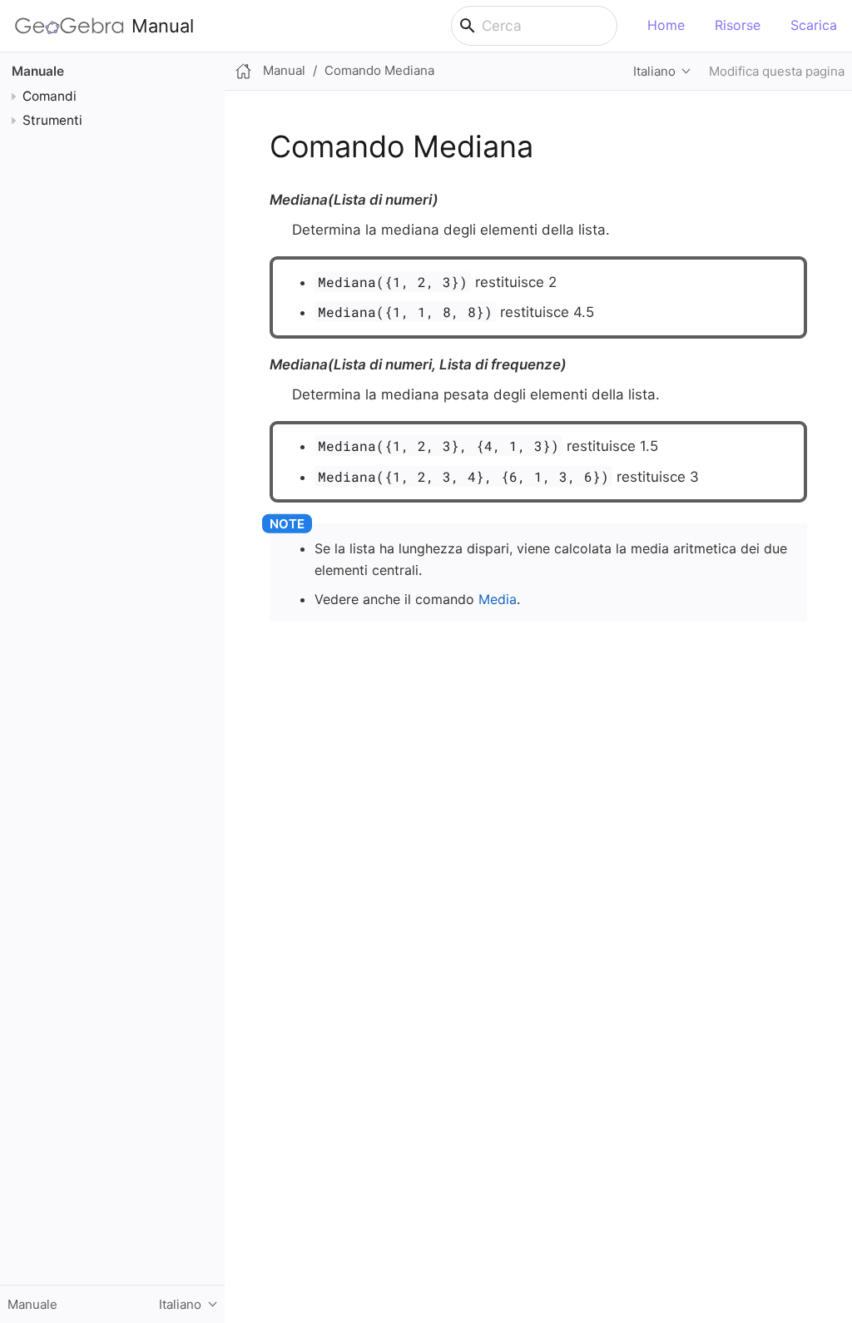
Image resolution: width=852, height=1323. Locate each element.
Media (497, 599)
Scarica (813, 25)
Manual (162, 26)
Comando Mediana (379, 70)
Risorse (737, 25)
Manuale (38, 71)
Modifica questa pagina (777, 71)
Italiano (654, 71)
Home (666, 25)
